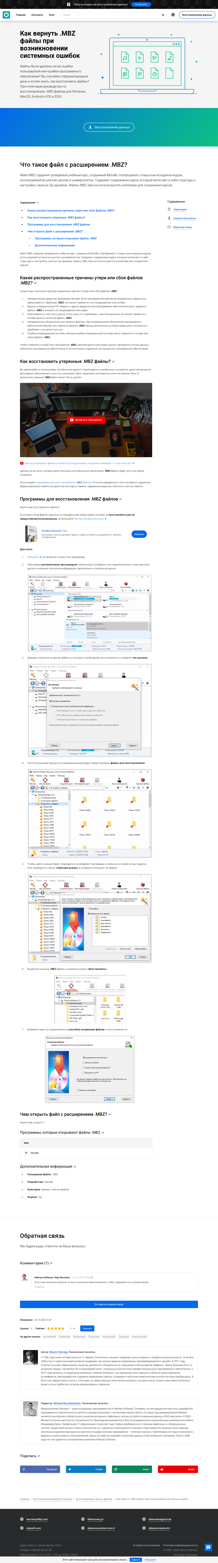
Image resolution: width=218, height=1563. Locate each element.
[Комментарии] (50, 1263)
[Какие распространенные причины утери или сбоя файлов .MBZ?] (34, 283)
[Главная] (6, 15)
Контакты (37, 14)
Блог (52, 14)
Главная (21, 14)
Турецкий (124, 1336)
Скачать (139, 534)
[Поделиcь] (38, 1456)
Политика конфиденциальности (180, 1545)
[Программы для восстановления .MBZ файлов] (120, 500)
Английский (49, 1336)
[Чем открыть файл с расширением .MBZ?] (109, 1115)
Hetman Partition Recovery (89, 518)
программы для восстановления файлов (64, 482)
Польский (94, 1336)
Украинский (108, 1336)
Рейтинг (40, 1328)
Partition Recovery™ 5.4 (54, 530)
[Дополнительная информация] (74, 1167)
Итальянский (139, 1336)
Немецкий (64, 1336)
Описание (150, 1559)
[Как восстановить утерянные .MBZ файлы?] (112, 362)
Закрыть (135, 1559)
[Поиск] (163, 15)
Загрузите (33, 557)
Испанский (79, 1336)
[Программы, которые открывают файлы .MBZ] (102, 1133)
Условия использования (146, 1545)
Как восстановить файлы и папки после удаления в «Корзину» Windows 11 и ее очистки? (78, 463)
